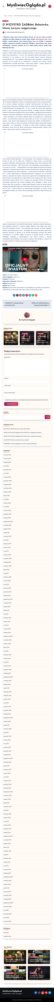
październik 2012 (8, 791)
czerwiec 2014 (7, 729)
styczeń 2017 (7, 629)
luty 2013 (6, 777)
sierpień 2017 (7, 606)
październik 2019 (8, 521)
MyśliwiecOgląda (11, 32)
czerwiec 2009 (8, 906)
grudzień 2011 (7, 828)
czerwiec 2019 (7, 536)
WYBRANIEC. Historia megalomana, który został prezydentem (20, 443)
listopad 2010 (7, 873)
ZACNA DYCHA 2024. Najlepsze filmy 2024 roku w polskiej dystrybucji (23, 436)
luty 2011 (6, 865)
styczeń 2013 (7, 780)
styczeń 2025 (7, 458)
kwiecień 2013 (7, 769)
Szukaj (6, 412)
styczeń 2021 (7, 477)
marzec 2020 (7, 503)
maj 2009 (6, 910)
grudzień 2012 (7, 784)
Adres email (7, 385)
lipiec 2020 (7, 495)
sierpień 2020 (7, 492)
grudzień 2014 (7, 710)
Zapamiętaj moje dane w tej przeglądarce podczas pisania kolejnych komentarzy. (26, 400)
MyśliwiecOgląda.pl (26, 5)
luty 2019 (6, 551)
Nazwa (6, 378)
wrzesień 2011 (7, 840)
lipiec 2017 (6, 610)
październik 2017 (8, 599)
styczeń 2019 (7, 555)
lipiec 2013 (6, 766)
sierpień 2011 (7, 843)
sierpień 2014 (7, 721)
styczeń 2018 (7, 588)
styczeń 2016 (7, 666)
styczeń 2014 (7, 747)
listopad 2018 (7, 562)
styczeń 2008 (7, 921)
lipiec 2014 (6, 725)
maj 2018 (6, 573)
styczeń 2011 (7, 869)
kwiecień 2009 (8, 914)
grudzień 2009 (8, 895)
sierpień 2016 (7, 643)
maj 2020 (6, 499)
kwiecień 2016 (7, 654)
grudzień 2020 (8, 480)
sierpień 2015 (7, 684)
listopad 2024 (7, 462)
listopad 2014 (7, 714)
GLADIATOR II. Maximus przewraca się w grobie (16, 440)
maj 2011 (6, 854)
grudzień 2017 (7, 592)
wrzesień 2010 (7, 880)
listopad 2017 (7, 595)
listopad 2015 (7, 673)
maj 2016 (6, 651)
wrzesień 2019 (7, 525)
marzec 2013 (7, 773)
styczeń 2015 (7, 706)
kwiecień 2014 (7, 736)
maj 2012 (6, 810)
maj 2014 (6, 732)
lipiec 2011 (6, 847)
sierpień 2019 (7, 529)
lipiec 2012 (6, 803)
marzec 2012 (7, 817)
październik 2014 (8, 717)
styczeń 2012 (7, 825)
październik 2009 (8, 903)
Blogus (31, 1000)
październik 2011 (8, 836)
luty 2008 (6, 917)
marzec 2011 (7, 862)
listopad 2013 (7, 754)
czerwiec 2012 (7, 806)
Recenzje (5, 21)
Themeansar (38, 1000)
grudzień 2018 (7, 558)
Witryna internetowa (9, 392)
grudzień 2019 (7, 514)
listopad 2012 (7, 788)
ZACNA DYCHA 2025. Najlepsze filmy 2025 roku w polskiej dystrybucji (22, 432)
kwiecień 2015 (7, 695)
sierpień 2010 (7, 884)
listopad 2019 (7, 517)
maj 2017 (6, 614)
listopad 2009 (7, 899)
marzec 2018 (7, 580)
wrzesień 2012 (7, 795)
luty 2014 (6, 743)
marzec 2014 (7, 740)
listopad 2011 (7, 832)
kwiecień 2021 (7, 469)
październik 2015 (8, 677)
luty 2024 (6, 466)
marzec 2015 (7, 699)
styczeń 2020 (7, 510)
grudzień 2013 (7, 751)
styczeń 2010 (7, 891)
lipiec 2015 (6, 688)
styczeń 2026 (7, 455)
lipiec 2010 (6, 888)
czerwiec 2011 (7, 851)
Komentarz (7, 357)
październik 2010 (8, 877)
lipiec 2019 (6, 532)
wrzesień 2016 (7, 640)
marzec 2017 (7, 621)
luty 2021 (6, 473)
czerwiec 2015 (7, 691)
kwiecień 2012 (7, 814)
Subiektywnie (7, 936)
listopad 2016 (7, 632)
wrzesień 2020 (8, 488)
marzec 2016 (7, 658)
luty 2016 (6, 662)
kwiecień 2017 (7, 617)
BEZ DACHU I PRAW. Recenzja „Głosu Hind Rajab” (17, 429)
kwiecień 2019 (7, 543)
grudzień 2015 (7, 669)
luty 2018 (6, 584)
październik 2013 (8, 758)
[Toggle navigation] (3, 6)
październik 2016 (8, 636)
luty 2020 (6, 506)
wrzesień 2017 (7, 603)
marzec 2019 (7, 547)
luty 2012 (6, 821)
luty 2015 (6, 703)
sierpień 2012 (7, 799)
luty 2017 (6, 625)
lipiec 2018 (6, 569)
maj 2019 (6, 540)
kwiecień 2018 (7, 577)
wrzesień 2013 (7, 762)
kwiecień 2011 (7, 858)
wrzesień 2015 (7, 680)
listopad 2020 (7, 484)
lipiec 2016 (6, 647)
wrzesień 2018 (7, 566)
